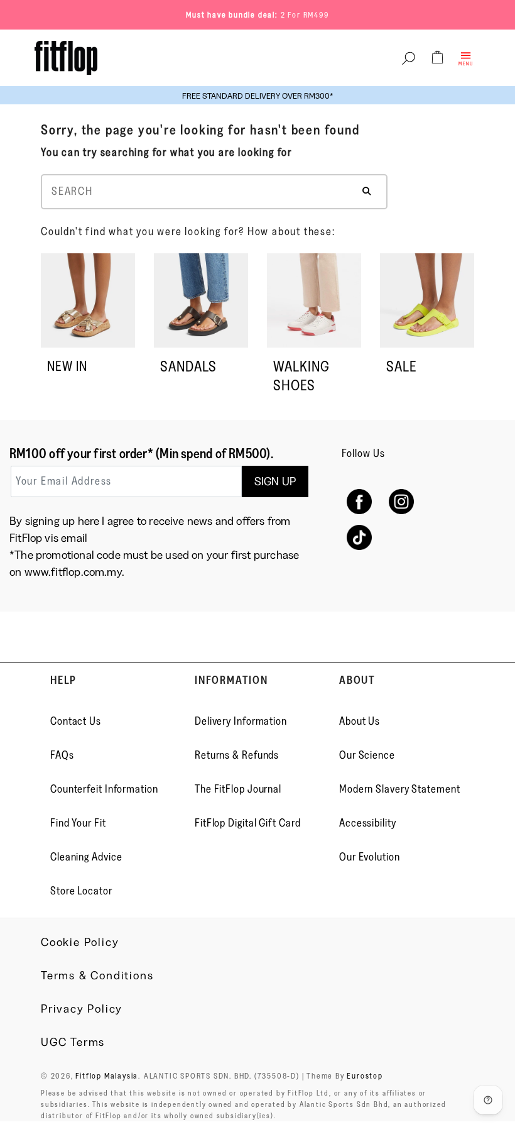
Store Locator (81, 891)
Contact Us (75, 721)
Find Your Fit (78, 823)
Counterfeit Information (104, 789)
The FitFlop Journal (238, 789)
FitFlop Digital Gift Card (248, 823)
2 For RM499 (305, 14)
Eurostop (364, 1075)
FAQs (62, 755)
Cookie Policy (80, 942)
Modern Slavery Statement (399, 789)
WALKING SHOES (301, 375)
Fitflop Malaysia (106, 1075)
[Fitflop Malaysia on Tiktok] (359, 538)
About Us (359, 721)
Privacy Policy (81, 1009)
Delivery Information (241, 721)
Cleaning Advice (86, 857)
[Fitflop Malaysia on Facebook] (359, 502)
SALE (401, 366)
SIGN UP (275, 481)
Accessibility (367, 823)
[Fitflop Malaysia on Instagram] (401, 502)
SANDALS (188, 366)
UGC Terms (73, 1042)
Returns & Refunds (237, 755)
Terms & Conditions (97, 975)
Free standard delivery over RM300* (257, 96)
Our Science (367, 755)
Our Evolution (369, 857)
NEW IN (67, 366)
